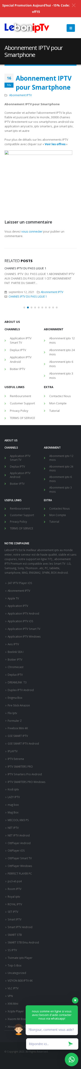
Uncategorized (17, 977)
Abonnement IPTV (20, 95)
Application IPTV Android (21, 363)
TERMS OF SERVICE (22, 422)
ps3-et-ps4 (15, 885)
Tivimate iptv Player (20, 962)
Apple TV (13, 602)
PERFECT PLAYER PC (20, 877)
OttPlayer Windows (20, 870)
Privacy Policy (19, 415)
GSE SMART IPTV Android (23, 747)
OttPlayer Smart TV (20, 862)
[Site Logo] (27, 28)
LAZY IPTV (14, 801)
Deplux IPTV (18, 354)
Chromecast (15, 671)
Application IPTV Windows (24, 640)
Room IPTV (14, 893)
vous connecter (32, 231)
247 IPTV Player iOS (20, 587)
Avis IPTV (13, 648)
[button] (24, 312)
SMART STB (15, 939)
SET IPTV (13, 916)
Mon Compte (58, 407)
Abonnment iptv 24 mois (62, 356)
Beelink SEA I (16, 656)
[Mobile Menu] (71, 28)
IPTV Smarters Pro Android (25, 778)
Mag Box (13, 816)
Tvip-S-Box (14, 969)
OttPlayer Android (19, 847)
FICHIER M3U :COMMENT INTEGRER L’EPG (32, 268)
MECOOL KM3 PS (18, 824)
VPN (10, 1000)
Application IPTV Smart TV (21, 344)
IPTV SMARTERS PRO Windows (26, 786)
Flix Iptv (12, 717)
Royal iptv (14, 900)
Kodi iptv (13, 793)
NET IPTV (13, 832)
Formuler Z (15, 725)
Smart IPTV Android (20, 931)
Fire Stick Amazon (19, 709)
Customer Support (22, 407)
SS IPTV (12, 954)
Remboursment (20, 400)
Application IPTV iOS (20, 625)
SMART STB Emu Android (23, 946)
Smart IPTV (14, 923)
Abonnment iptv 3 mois (61, 379)
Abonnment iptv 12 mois (62, 344)
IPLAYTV (13, 755)
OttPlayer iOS (16, 854)
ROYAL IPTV (15, 908)
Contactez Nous (60, 400)
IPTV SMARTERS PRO (20, 770)
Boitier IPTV (17, 373)
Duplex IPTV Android (21, 694)
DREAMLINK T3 (17, 686)
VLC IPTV (13, 992)
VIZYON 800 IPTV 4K (20, 984)
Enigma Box (15, 701)
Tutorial (54, 415)
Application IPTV (18, 610)
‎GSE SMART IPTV (18, 740)
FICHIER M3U (16, 296)
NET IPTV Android (19, 839)
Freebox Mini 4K (18, 732)
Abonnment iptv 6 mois (61, 368)
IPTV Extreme (16, 763)
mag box (13, 808)
